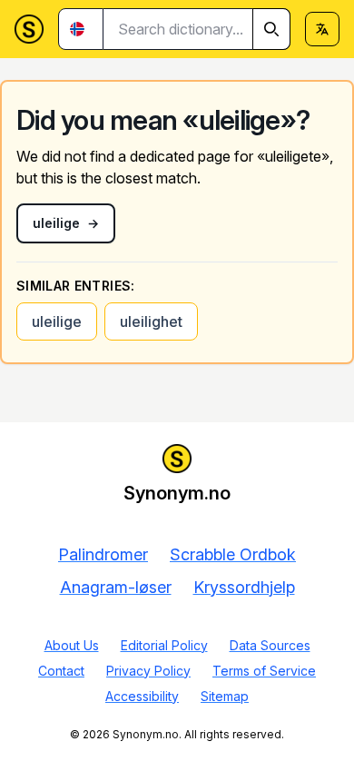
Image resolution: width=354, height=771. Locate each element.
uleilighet (151, 321)
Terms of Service (264, 670)
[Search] (271, 29)
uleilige (57, 321)
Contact (61, 670)
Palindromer (103, 554)
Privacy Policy (148, 670)
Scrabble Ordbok (233, 554)
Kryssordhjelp (244, 587)
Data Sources (270, 645)
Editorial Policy (164, 645)
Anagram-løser (116, 587)
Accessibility (142, 696)
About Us (71, 645)
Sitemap (225, 696)
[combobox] (196, 29)
